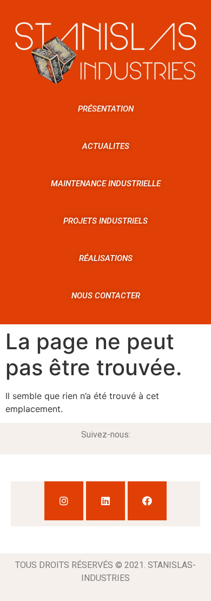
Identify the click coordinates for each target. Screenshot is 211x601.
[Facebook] (147, 500)
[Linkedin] (105, 500)
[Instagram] (63, 500)
